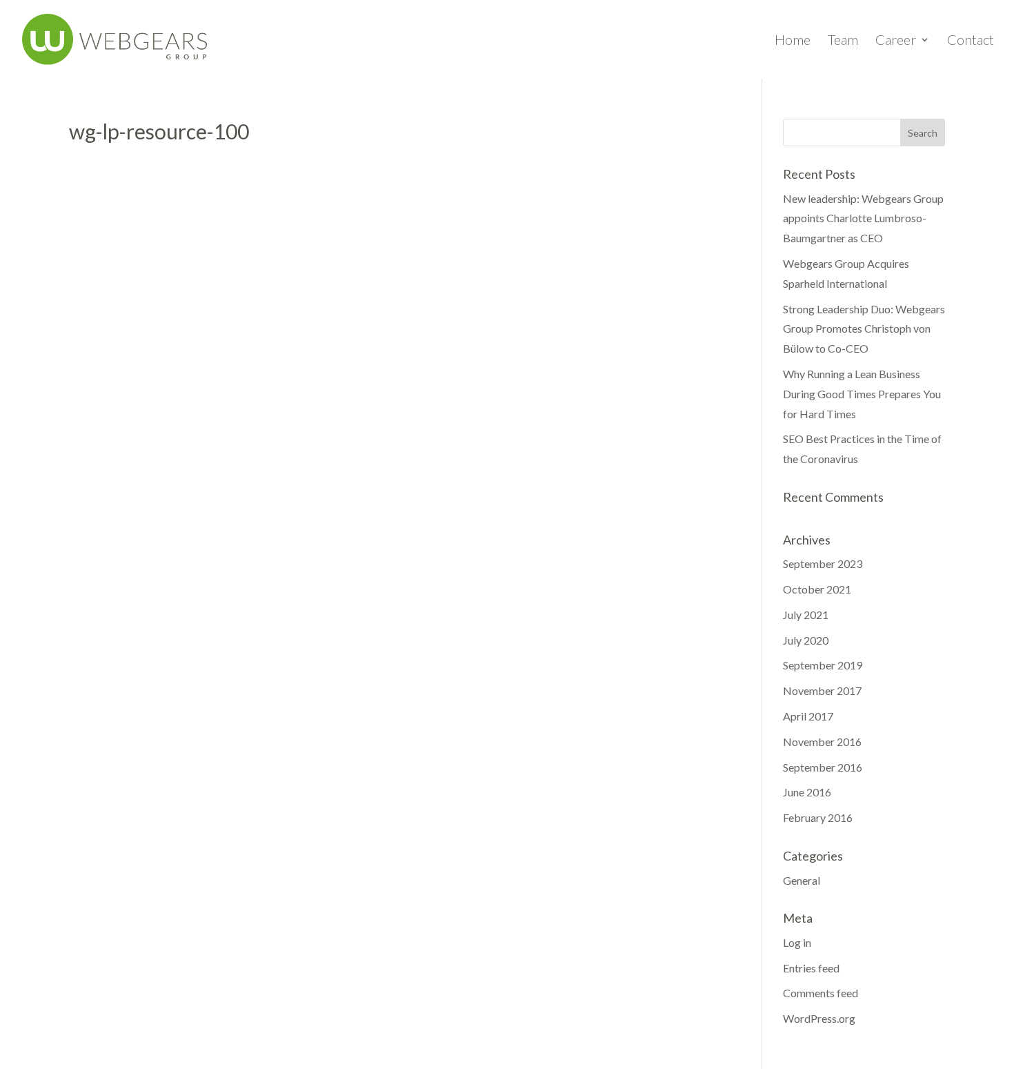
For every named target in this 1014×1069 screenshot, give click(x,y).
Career (895, 41)
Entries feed (811, 967)
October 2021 (817, 589)
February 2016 (818, 817)
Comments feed (820, 992)
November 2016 (822, 741)
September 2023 (822, 563)
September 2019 (822, 664)
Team (843, 41)
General (801, 880)
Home (793, 41)
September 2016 (822, 767)
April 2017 (808, 716)
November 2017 (822, 690)
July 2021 (805, 614)
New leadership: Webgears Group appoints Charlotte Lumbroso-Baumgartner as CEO (863, 218)
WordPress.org (819, 1018)
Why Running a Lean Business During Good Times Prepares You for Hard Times (862, 393)
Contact (970, 41)
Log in (797, 942)
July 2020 (805, 640)
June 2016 (807, 791)
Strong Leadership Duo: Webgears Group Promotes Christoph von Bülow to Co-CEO (864, 328)
